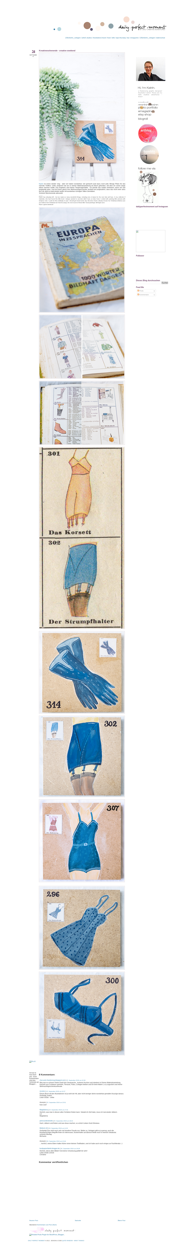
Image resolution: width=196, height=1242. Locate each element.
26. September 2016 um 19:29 (70, 1148)
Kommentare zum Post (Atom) (47, 1225)
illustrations (97, 38)
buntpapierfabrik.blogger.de (50, 1148)
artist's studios (87, 38)
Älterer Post (121, 1220)
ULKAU (42, 1091)
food (109, 38)
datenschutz (160, 38)
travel (104, 38)
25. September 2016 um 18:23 (63, 1121)
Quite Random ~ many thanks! (73, 1240)
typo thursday (121, 38)
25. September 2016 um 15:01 (56, 1102)
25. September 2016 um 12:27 (55, 1091)
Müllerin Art (44, 1128)
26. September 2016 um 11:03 (58, 1128)
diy (128, 38)
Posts (141, 291)
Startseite (78, 1220)
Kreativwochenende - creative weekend (57, 50)
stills (113, 38)
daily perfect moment (36, 1240)
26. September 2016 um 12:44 (56, 1141)
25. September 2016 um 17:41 (58, 1110)
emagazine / (135, 38)
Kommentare (144, 295)
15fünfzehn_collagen (73, 38)
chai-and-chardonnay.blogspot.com (52, 1080)
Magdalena (44, 1110)
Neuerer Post (33, 1220)
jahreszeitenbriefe (46, 1121)
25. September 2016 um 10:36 (75, 1080)
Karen (41, 184)
